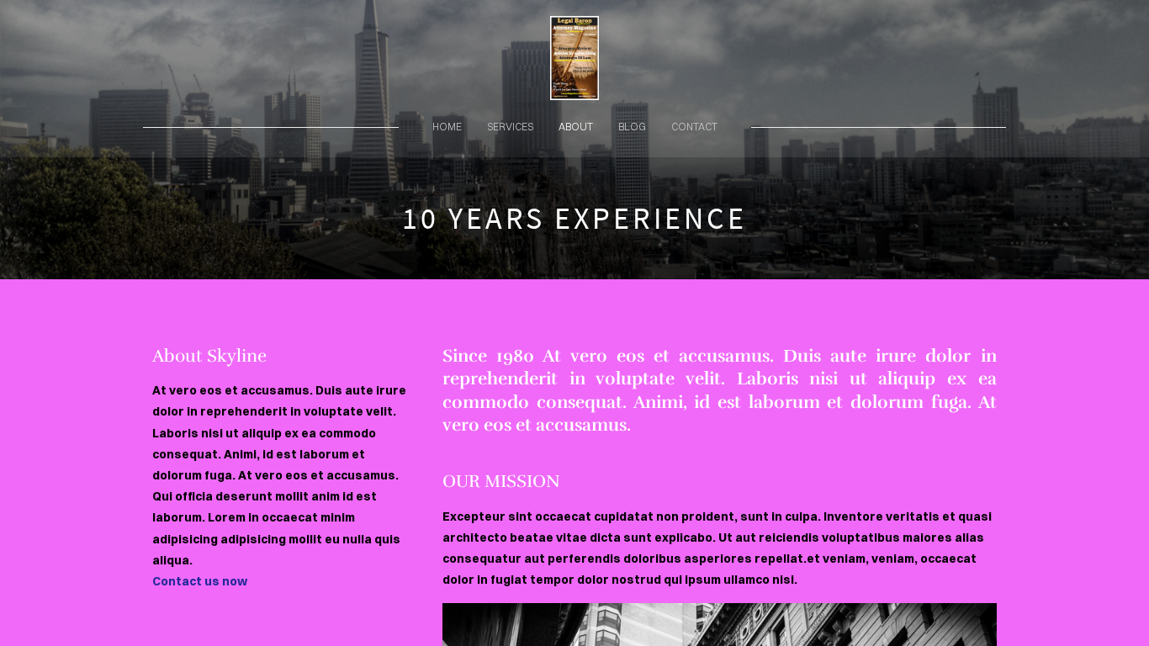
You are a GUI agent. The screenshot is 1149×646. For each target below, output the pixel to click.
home (447, 126)
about (576, 126)
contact (694, 126)
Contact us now (199, 581)
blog (632, 126)
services (510, 126)
